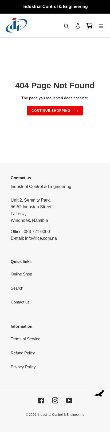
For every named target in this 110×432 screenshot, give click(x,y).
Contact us (20, 302)
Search (17, 288)
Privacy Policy (23, 367)
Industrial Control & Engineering (61, 415)
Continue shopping (51, 111)
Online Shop (21, 274)
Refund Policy (23, 353)
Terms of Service (25, 339)
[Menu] (101, 25)
